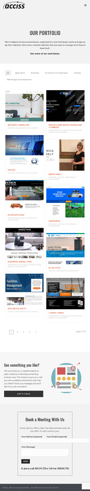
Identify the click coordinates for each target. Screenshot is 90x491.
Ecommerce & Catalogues (56, 73)
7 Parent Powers (56, 313)
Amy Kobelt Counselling (18, 125)
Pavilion (11, 170)
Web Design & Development (19, 79)
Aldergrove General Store (20, 261)
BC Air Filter (54, 267)
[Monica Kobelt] (70, 155)
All (8, 73)
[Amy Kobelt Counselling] (29, 105)
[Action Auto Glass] (29, 195)
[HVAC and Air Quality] (29, 289)
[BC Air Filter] (70, 248)
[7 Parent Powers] (70, 293)
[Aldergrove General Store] (29, 242)
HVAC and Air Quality (17, 308)
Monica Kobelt (55, 174)
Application (20, 73)
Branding (35, 73)
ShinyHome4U (54, 221)
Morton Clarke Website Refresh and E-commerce (65, 126)
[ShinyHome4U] (70, 201)
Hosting (77, 73)
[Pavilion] (29, 150)
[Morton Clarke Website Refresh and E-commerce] (70, 105)
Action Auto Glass (16, 215)
